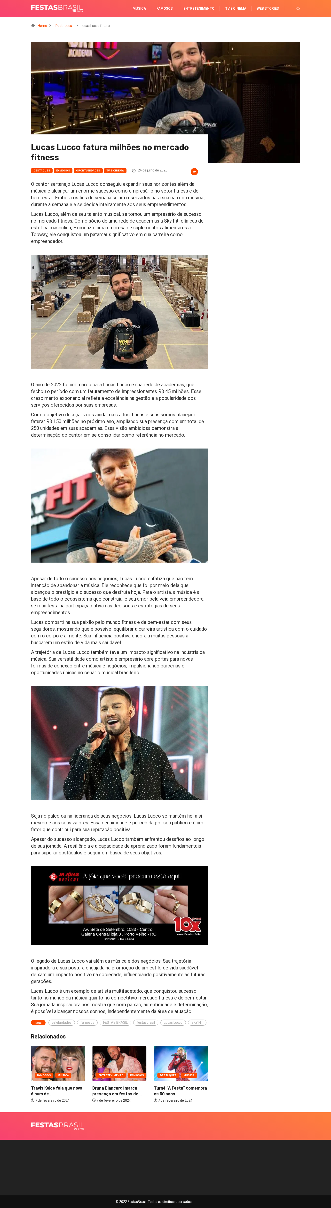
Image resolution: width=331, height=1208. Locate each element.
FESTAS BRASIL (115, 1022)
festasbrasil (146, 1022)
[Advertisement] (257, 233)
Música (139, 8)
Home (42, 26)
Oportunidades (88, 170)
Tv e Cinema (235, 8)
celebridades (61, 1022)
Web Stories (268, 8)
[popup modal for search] (292, 8)
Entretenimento (198, 8)
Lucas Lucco (173, 1022)
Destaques (63, 26)
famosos (87, 1022)
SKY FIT (197, 1022)
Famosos (165, 8)
